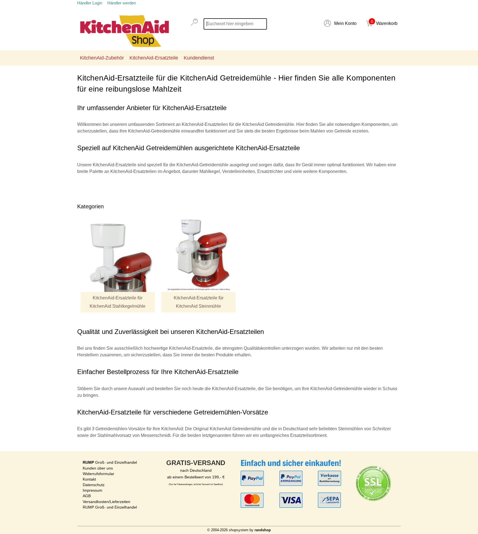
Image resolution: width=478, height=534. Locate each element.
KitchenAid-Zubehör (102, 58)
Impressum (92, 490)
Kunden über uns (98, 468)
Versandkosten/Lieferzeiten (106, 501)
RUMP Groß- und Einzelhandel (110, 507)
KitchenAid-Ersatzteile (153, 58)
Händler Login (89, 3)
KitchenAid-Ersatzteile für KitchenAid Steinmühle (199, 302)
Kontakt (89, 479)
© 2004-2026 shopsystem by (239, 530)
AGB (87, 496)
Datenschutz (94, 485)
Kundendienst (199, 58)
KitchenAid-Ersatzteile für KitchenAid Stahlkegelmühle (118, 302)
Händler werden (121, 3)
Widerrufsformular (98, 473)
